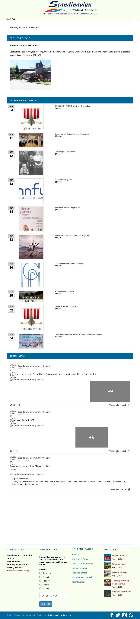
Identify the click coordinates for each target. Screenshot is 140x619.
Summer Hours (119, 564)
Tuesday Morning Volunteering (120, 582)
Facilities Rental (79, 572)
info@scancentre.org (19, 570)
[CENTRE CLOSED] (107, 557)
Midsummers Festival (82, 577)
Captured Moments (21, 478)
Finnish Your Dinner (121, 591)
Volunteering (78, 582)
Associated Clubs (80, 559)
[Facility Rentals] (107, 573)
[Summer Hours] (107, 565)
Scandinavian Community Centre (34, 366)
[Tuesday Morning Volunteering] (107, 582)
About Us (76, 554)
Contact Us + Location (82, 563)
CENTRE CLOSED (119, 555)
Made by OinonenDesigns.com (58, 615)
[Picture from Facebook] (30, 391)
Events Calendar (79, 568)
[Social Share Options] (129, 405)
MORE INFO (36, 55)
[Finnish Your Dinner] (107, 593)
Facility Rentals (119, 572)
